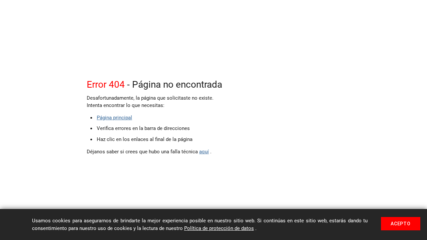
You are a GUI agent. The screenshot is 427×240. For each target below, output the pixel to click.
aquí (204, 152)
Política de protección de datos (219, 228)
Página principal (114, 118)
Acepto (401, 223)
